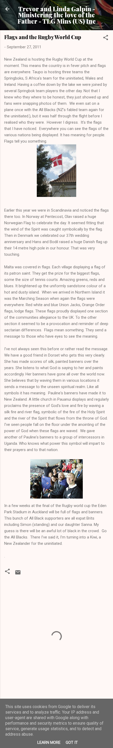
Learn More (48, 742)
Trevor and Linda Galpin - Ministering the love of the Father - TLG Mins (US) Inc (57, 15)
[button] (105, 38)
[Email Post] (18, 574)
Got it (72, 742)
